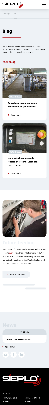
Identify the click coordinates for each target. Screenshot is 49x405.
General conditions (32, 398)
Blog (15, 14)
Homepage (6, 14)
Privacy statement (9, 398)
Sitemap (5, 401)
